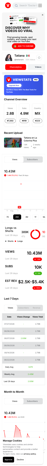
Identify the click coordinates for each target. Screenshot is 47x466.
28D (17, 217)
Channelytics (16, 67)
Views (14, 159)
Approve (8, 459)
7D (7, 217)
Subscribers (32, 159)
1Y (35, 217)
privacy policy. (30, 454)
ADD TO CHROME (25, 46)
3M (26, 217)
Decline (20, 459)
